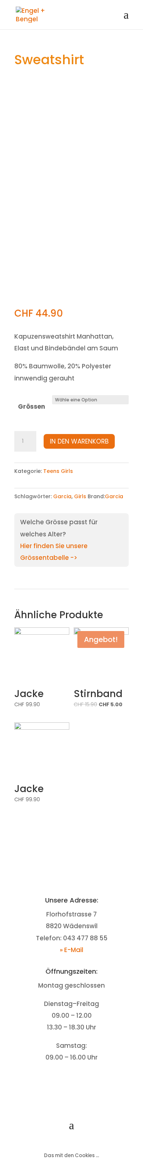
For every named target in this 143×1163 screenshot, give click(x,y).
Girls (80, 496)
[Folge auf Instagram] (79, 1080)
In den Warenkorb (79, 441)
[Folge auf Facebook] (64, 1080)
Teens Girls (58, 471)
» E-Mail (71, 949)
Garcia (62, 496)
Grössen (31, 406)
